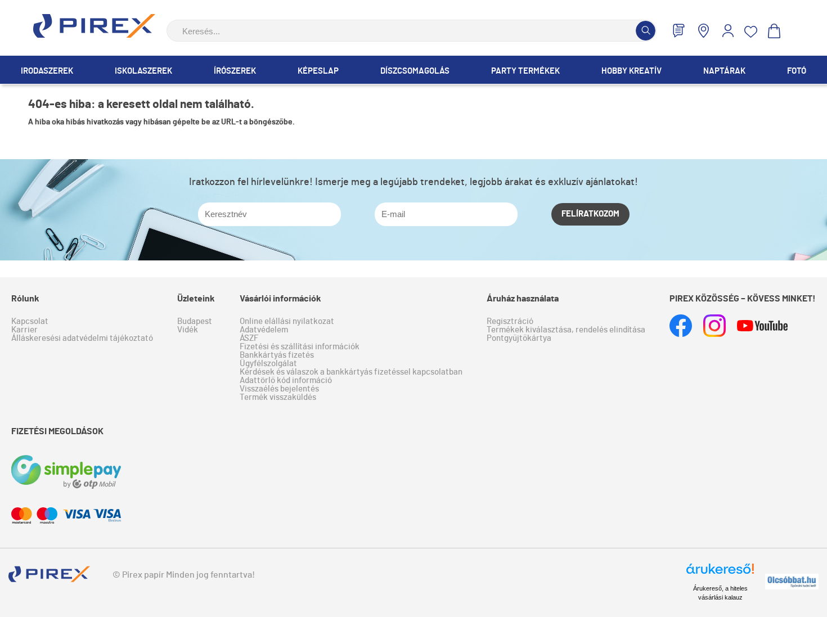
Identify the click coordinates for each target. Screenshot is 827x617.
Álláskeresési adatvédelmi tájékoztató (82, 338)
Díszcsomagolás (415, 71)
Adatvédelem (264, 330)
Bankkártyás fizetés (277, 355)
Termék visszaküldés (278, 397)
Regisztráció (510, 321)
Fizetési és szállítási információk (299, 347)
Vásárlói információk (280, 298)
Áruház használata (523, 298)
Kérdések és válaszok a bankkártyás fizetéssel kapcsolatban (351, 372)
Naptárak (724, 71)
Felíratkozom (590, 214)
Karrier (24, 330)
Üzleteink (196, 298)
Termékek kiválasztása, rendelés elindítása (566, 330)
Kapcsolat (29, 321)
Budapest (194, 321)
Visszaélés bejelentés (279, 389)
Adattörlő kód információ (286, 380)
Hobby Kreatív (631, 71)
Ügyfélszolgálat (268, 363)
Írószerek (235, 71)
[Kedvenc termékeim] (750, 32)
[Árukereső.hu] (720, 574)
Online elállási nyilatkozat (287, 321)
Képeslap (318, 71)
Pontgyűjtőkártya (519, 338)
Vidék (187, 330)
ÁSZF (249, 338)
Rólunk (25, 298)
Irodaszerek (47, 71)
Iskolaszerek (143, 71)
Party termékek (525, 71)
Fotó (796, 71)
